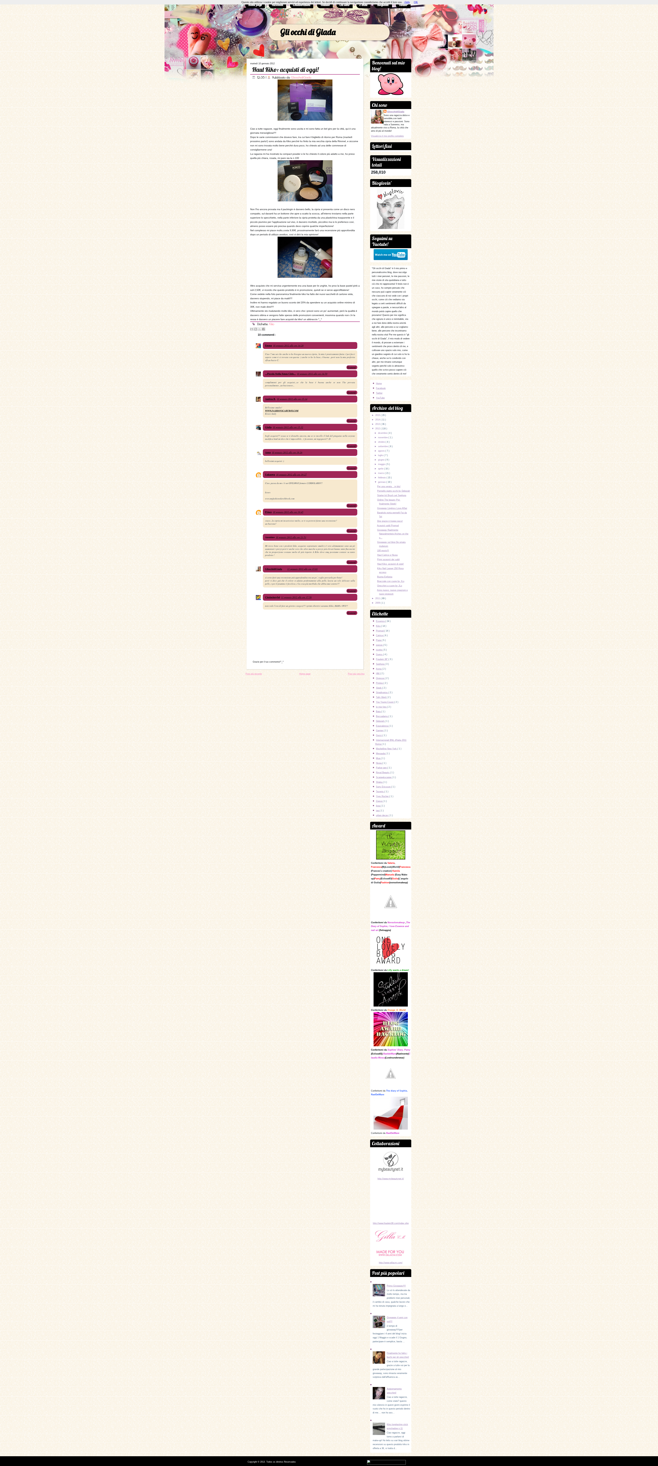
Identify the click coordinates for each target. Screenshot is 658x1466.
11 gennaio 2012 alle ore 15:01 (302, 569)
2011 (378, 598)
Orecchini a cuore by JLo (389, 585)
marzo (381, 473)
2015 (378, 415)
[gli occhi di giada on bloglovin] (390, 228)
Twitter (403, 5)
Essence (380, 621)
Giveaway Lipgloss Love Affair (392, 508)
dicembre (383, 433)
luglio (381, 455)
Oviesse (380, 678)
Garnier (380, 730)
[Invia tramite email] (251, 329)
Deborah (380, 721)
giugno (381, 459)
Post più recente (254, 674)
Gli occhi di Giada (308, 32)
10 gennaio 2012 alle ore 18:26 (287, 452)
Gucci (379, 735)
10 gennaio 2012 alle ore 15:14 (292, 399)
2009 (378, 603)
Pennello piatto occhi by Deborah (393, 491)
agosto (381, 451)
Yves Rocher (382, 796)
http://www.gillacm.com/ (391, 1262)
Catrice (380, 635)
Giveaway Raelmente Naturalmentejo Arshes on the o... (392, 534)
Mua (378, 758)
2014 (378, 419)
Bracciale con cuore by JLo (390, 581)
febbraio (382, 477)
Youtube (325, 5)
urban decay (382, 815)
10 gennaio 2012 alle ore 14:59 (312, 373)
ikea (378, 805)
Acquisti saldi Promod (388, 525)
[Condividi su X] (259, 329)
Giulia (268, 427)
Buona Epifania (384, 577)
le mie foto (381, 707)
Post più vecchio (356, 674)
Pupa (379, 640)
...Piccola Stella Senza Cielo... (280, 373)
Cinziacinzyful (272, 597)
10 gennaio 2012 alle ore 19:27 (291, 474)
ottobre (382, 442)
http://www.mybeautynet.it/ (390, 1178)
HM (378, 673)
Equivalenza (382, 726)
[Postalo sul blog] (255, 329)
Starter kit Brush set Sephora (391, 495)
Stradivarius (382, 692)
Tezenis (380, 791)
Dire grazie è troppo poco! (390, 521)
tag (378, 810)
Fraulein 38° (382, 659)
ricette (379, 650)
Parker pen (381, 767)
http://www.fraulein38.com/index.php (391, 1223)
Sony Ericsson (383, 786)
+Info (407, 2)
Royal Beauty (383, 772)
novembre (383, 437)
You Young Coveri (385, 702)
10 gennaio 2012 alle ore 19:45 (288, 512)
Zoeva (379, 801)
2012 (378, 428)
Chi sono (344, 5)
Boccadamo (382, 716)
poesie (379, 645)
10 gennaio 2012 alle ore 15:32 (288, 427)
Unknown (270, 474)
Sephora (380, 664)
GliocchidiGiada (301, 77)
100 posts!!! (383, 550)
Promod (380, 630)
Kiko (271, 324)
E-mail (363, 5)
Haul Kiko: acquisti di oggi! (285, 69)
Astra (379, 669)
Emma (268, 345)
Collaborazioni (301, 5)
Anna (268, 452)
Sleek (379, 688)
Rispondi (351, 367)
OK (416, 2)
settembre (383, 446)
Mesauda (381, 753)
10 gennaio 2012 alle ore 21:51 (291, 537)
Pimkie (379, 683)
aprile (381, 468)
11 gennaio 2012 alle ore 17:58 (296, 597)
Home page (255, 5)
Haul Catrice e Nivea (387, 555)
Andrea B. (270, 399)
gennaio (382, 482)
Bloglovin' (383, 5)
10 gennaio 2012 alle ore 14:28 (288, 345)
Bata (378, 711)
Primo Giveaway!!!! (396, 1286)
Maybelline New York (386, 748)
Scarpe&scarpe (384, 777)
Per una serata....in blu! (388, 486)
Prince (268, 512)
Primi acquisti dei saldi (388, 559)
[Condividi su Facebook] (263, 329)
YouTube (380, 398)
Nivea (379, 763)
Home (379, 383)
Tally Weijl (381, 697)
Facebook (277, 5)
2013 (378, 424)
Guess (379, 654)
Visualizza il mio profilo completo (387, 136)
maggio (382, 464)
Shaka (379, 782)
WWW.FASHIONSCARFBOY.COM (281, 410)
